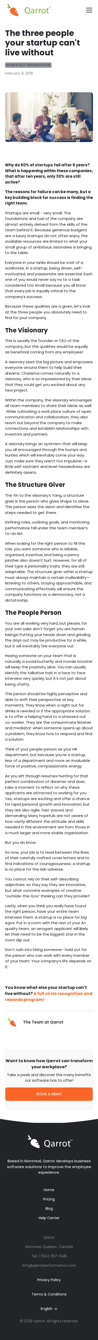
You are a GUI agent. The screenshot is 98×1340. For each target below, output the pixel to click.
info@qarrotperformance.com (49, 1265)
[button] (88, 10)
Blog (49, 1208)
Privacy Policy (49, 1279)
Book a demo (49, 1094)
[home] (29, 10)
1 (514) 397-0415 (52, 1256)
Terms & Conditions (49, 1294)
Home (49, 1189)
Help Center (49, 1217)
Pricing (49, 1199)
